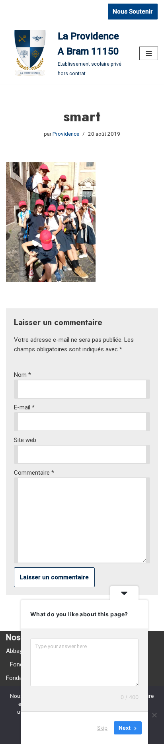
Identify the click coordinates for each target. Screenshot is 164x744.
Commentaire (34, 472)
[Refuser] (154, 715)
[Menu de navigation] (148, 53)
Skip (102, 728)
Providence (66, 133)
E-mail (24, 407)
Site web (25, 440)
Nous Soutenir (133, 11)
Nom (22, 374)
